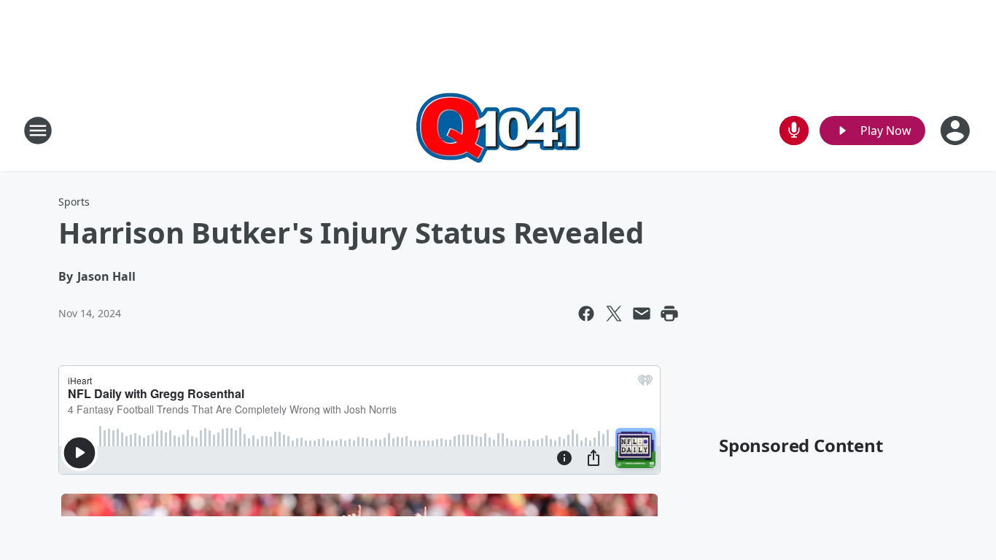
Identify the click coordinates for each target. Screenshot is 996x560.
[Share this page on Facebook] (586, 313)
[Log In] (957, 130)
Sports (74, 202)
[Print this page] (669, 313)
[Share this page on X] (614, 313)
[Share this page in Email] (641, 313)
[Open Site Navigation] (37, 130)
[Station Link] (498, 130)
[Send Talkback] (794, 130)
